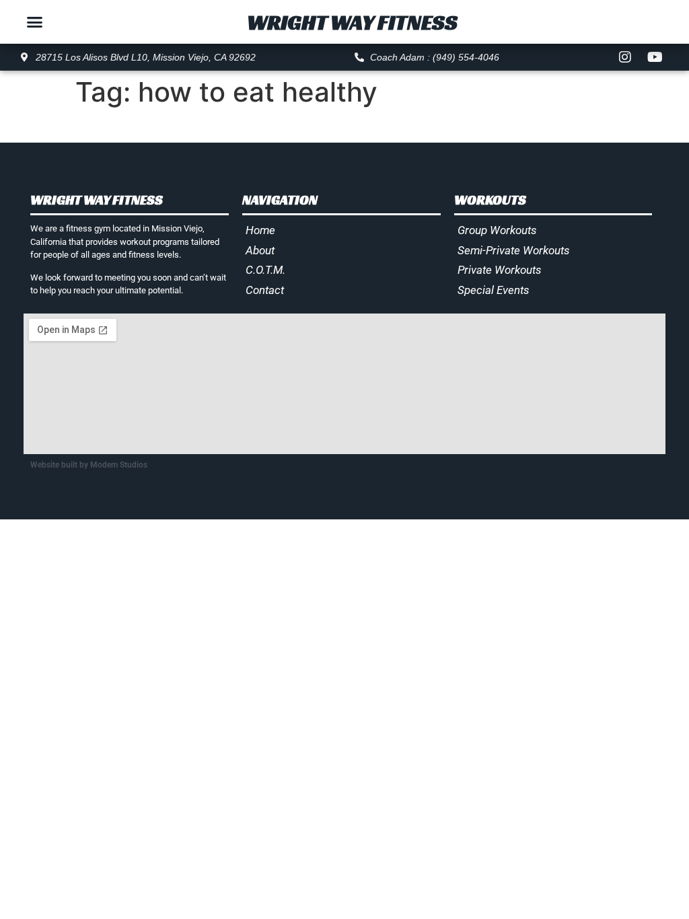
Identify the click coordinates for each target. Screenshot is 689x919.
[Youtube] (655, 57)
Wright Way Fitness (352, 22)
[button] (34, 22)
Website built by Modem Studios (88, 465)
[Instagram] (625, 57)
